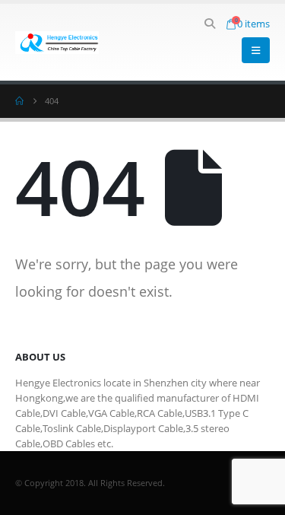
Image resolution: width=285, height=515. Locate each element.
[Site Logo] (57, 42)
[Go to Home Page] (19, 101)
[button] (210, 23)
